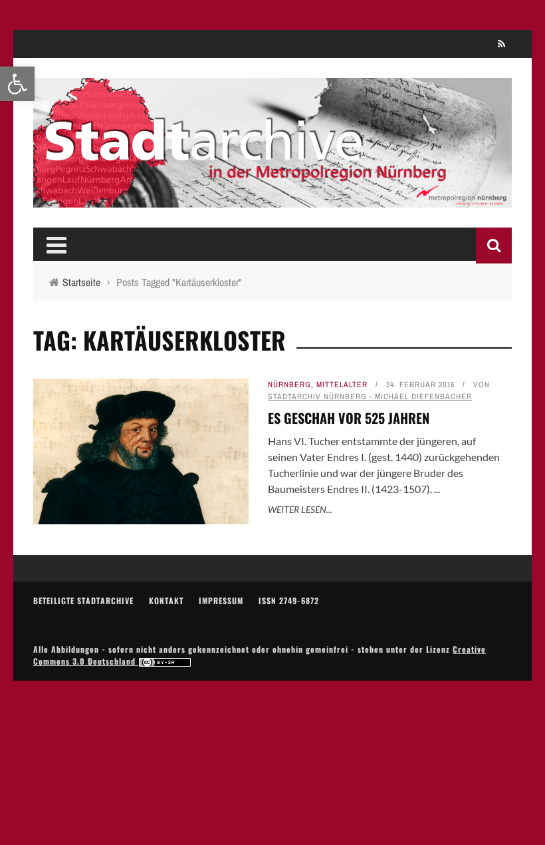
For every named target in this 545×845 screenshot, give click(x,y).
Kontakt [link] (166, 600)
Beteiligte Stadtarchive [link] (83, 600)
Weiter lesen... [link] (300, 509)
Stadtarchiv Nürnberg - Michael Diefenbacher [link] (370, 396)
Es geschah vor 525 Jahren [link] (348, 418)
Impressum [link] (221, 600)
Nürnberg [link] (289, 384)
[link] (17, 84)
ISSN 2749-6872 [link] (289, 600)
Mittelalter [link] (342, 384)
